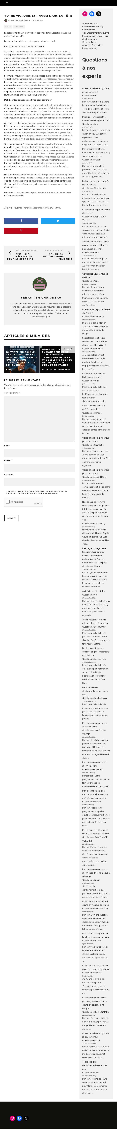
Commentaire (12, 393)
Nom (7, 446)
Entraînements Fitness (92, 36)
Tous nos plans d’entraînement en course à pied (94, 1065)
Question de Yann (90, 252)
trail (58, 208)
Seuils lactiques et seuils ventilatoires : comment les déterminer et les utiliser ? (94, 341)
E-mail (8, 460)
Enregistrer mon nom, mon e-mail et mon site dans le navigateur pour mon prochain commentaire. (37, 492)
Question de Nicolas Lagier (94, 188)
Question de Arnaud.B (92, 769)
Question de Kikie (90, 1072)
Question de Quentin (91, 941)
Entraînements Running (92, 26)
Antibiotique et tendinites (93, 591)
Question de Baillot (91, 1040)
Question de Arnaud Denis (94, 477)
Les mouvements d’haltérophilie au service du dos (95, 691)
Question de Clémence (93, 316)
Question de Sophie (91, 801)
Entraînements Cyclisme (98, 33)
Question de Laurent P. (92, 349)
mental (8, 208)
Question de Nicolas (91, 973)
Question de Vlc (89, 595)
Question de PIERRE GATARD (95, 1012)
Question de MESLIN (91, 160)
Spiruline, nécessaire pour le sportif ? (20, 256)
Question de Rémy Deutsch (95, 908)
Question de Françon (92, 413)
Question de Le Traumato (94, 627)
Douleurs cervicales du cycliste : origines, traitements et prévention (96, 651)
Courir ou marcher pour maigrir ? (57, 256)
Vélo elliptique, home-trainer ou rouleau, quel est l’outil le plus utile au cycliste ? (95, 245)
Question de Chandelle (93, 445)
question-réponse (23, 208)
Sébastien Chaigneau (19, 21)
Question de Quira (90, 381)
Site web (9, 475)
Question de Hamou (91, 566)
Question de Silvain (91, 880)
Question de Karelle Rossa (94, 698)
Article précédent (27, 251)
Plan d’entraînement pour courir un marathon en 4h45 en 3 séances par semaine (95, 794)
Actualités (86, 45)
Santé (8, 26)
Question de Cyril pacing (93, 523)
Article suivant (54, 251)
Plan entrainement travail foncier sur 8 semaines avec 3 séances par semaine (96, 152)
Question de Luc (90, 95)
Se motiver (19, 26)
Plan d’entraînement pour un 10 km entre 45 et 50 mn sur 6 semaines (96, 873)
